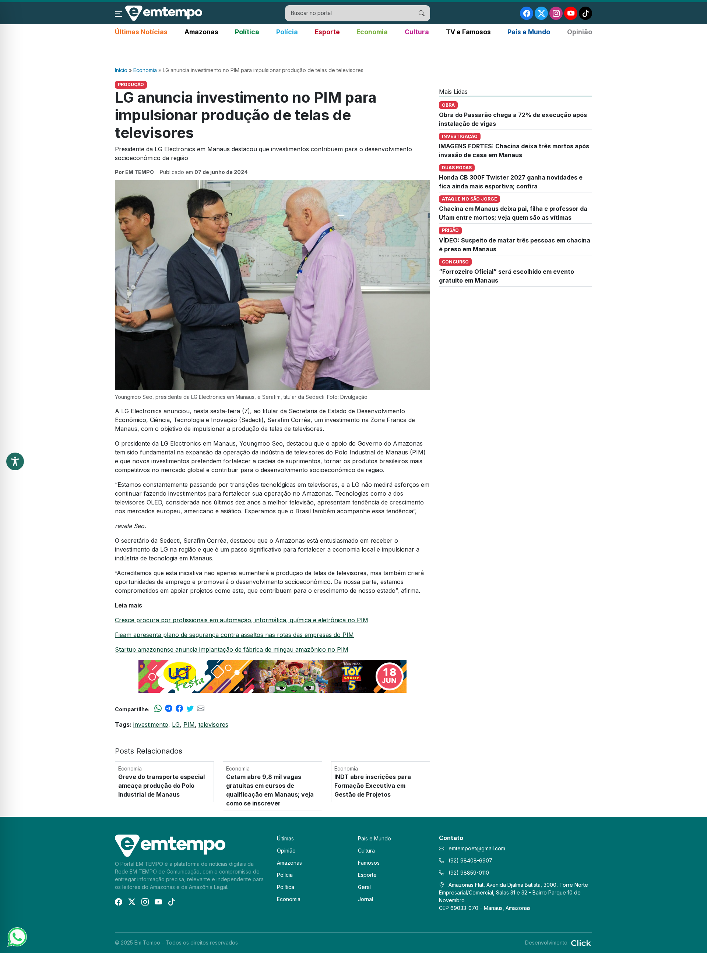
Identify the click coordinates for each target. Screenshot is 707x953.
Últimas (285, 838)
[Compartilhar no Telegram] (168, 709)
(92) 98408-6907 (469, 860)
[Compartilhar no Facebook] (179, 709)
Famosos (369, 863)
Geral (364, 887)
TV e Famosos (468, 32)
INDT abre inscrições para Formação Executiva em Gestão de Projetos (372, 785)
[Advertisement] (353, 52)
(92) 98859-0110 (468, 872)
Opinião (579, 32)
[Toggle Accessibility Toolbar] (15, 461)
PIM (189, 724)
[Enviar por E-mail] (200, 709)
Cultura (417, 32)
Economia (372, 32)
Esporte (327, 32)
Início (121, 70)
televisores (213, 724)
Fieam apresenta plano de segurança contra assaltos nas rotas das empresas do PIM (234, 634)
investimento (150, 724)
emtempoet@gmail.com (477, 848)
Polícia (287, 32)
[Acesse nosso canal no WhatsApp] (16, 936)
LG (176, 724)
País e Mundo (528, 32)
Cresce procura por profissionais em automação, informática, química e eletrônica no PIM (241, 620)
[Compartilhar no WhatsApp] (158, 709)
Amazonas (201, 32)
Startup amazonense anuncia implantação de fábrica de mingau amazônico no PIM (231, 649)
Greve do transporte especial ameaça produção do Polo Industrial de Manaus (161, 785)
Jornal (365, 899)
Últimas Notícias (141, 32)
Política (247, 32)
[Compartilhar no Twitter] (190, 709)
